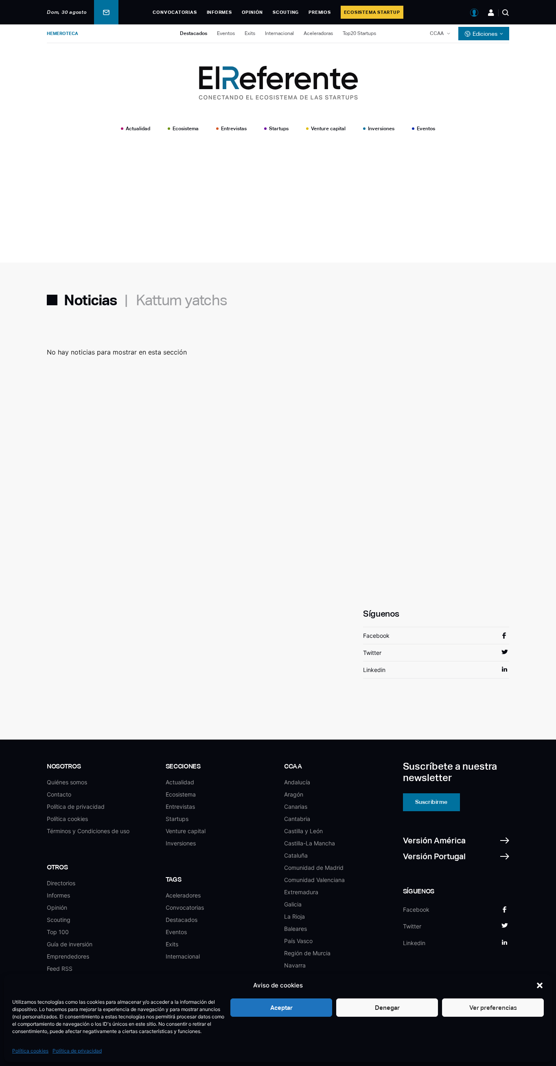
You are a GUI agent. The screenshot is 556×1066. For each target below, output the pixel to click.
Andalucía (297, 782)
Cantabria (297, 818)
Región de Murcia (307, 953)
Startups (279, 128)
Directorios (61, 883)
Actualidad (138, 128)
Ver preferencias (493, 1007)
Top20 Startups (359, 33)
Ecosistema (186, 128)
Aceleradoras (318, 33)
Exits (250, 33)
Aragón (293, 794)
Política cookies (30, 1051)
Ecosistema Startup (372, 12)
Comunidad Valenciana (314, 879)
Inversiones (381, 128)
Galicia (293, 904)
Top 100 (58, 931)
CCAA (437, 33)
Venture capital (328, 128)
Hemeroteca (62, 33)
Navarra (295, 965)
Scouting (286, 12)
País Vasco (298, 940)
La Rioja (294, 916)
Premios (320, 12)
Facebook (376, 635)
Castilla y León (303, 830)
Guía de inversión (69, 944)
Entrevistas (234, 128)
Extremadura (301, 892)
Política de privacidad (77, 1051)
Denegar (387, 1007)
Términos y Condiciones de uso (88, 830)
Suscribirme (431, 802)
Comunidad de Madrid (314, 867)
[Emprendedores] (491, 12)
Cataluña (296, 855)
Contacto (59, 794)
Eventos (226, 33)
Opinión (252, 12)
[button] (540, 985)
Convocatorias (175, 12)
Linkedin (374, 669)
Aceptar (281, 1007)
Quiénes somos (67, 782)
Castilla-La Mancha (309, 843)
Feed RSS (59, 968)
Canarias (295, 806)
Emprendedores (68, 956)
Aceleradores (183, 895)
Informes (219, 12)
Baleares (295, 928)
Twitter (372, 652)
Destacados (193, 33)
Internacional (279, 33)
